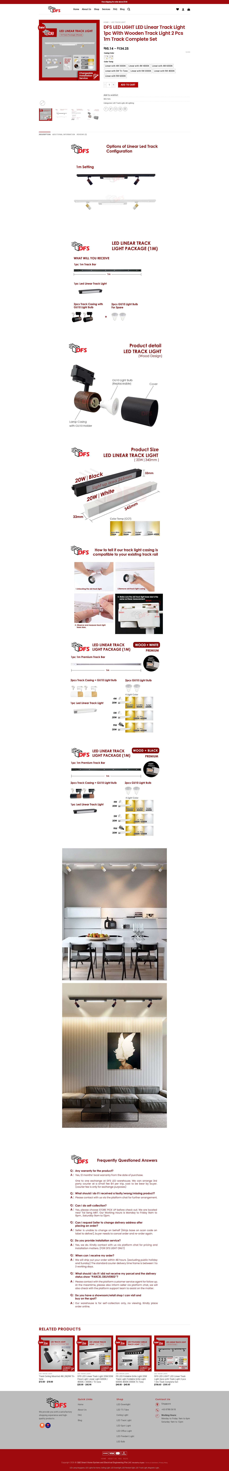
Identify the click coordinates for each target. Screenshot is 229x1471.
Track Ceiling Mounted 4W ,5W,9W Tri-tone (57, 1377)
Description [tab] (44, 134)
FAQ (115, 9)
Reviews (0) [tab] (82, 134)
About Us (86, 9)
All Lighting (129, 103)
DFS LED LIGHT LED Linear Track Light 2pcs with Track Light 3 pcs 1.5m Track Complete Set (170, 1379)
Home (76, 9)
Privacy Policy (163, 1463)
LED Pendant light (128, 1468)
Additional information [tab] (63, 134)
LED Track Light (118, 22)
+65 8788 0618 (168, 1409)
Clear (188, 52)
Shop (96, 9)
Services (106, 9)
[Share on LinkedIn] (125, 109)
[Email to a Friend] (115, 109)
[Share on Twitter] (111, 109)
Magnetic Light (153, 1468)
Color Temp (108, 62)
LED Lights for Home (92, 1468)
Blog (122, 9)
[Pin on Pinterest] (120, 109)
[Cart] (188, 9)
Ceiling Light (105, 1468)
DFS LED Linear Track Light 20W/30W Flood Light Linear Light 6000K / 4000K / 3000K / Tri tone (95, 1379)
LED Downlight (116, 1468)
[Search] (128, 9)
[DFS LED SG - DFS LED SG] (54, 9)
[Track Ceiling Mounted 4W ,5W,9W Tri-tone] (57, 1353)
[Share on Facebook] (106, 109)
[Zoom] (42, 103)
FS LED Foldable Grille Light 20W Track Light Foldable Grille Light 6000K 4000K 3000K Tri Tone (131, 1379)
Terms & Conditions (151, 1463)
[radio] (106, 57)
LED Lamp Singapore (77, 1468)
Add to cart (128, 84)
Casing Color (109, 53)
